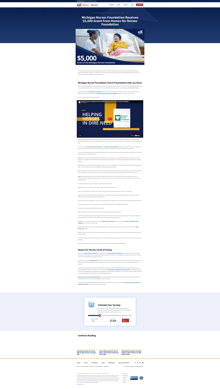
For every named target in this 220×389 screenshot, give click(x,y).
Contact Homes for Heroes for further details (91, 382)
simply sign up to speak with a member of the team (119, 269)
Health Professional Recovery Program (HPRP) (107, 93)
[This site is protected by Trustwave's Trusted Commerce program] (126, 378)
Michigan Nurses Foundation (95, 91)
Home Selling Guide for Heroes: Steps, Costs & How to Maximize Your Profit (108, 352)
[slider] (99, 315)
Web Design (78, 384)
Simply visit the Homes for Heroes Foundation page (89, 277)
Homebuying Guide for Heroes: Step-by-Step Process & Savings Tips (86, 352)
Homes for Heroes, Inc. (94, 260)
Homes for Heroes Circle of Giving (94, 146)
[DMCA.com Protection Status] (134, 378)
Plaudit (82, 384)
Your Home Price (94, 319)
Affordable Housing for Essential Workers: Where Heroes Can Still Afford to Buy (131, 352)
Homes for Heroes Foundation (111, 146)
